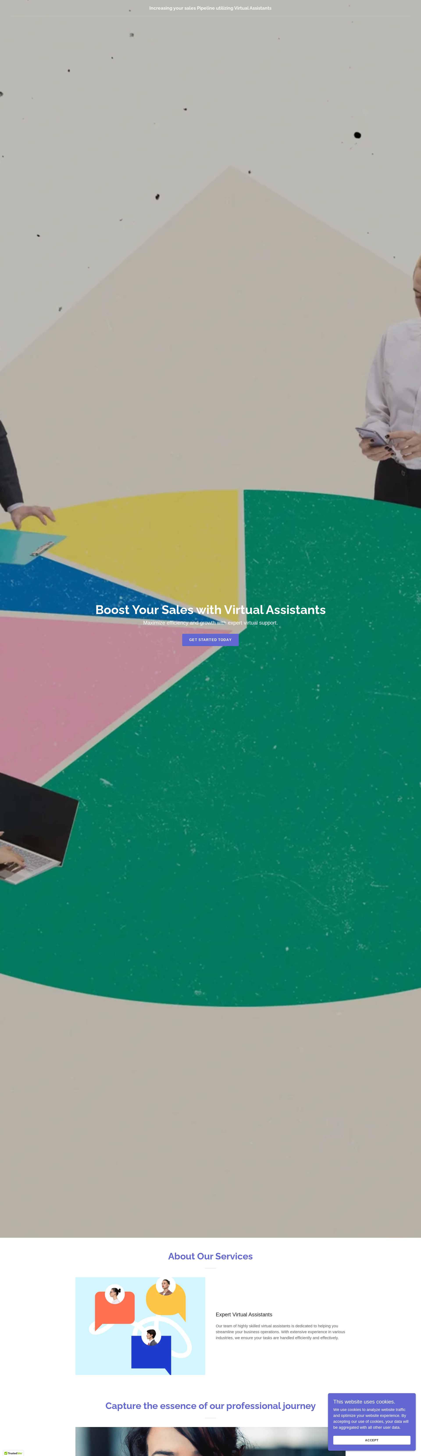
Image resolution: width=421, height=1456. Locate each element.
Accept (372, 1440)
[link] (210, 8)
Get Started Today (210, 640)
